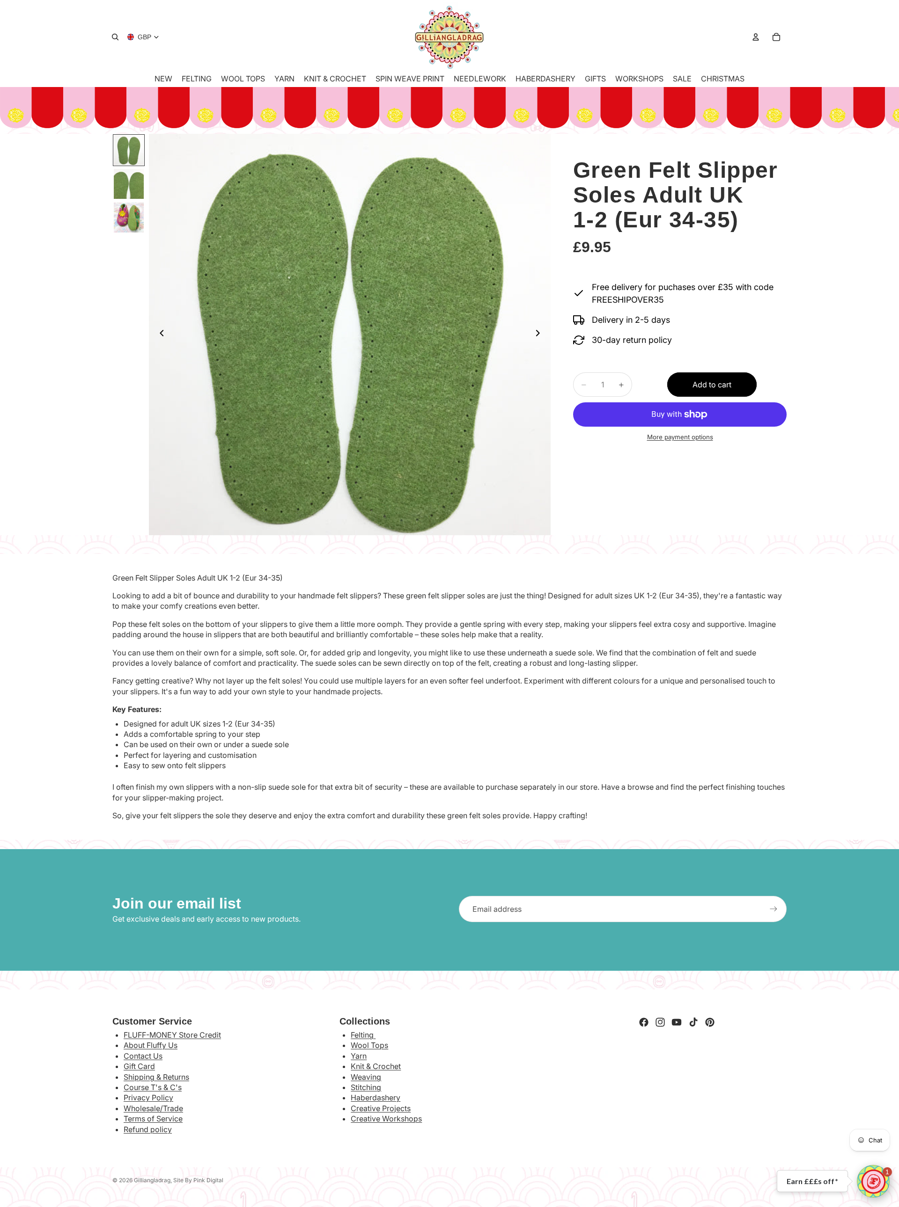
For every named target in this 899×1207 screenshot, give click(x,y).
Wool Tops (369, 1045)
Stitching (366, 1087)
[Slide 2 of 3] (129, 184)
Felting (363, 1035)
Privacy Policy (148, 1097)
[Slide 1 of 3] (129, 150)
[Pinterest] (709, 1022)
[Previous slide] (159, 334)
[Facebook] (643, 1022)
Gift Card (139, 1066)
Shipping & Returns (156, 1077)
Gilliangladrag (152, 1180)
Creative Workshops (386, 1118)
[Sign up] (773, 909)
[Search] (115, 37)
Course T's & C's (153, 1087)
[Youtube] (676, 1022)
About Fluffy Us (150, 1045)
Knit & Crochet (376, 1066)
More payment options (680, 437)
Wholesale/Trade (153, 1108)
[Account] (755, 37)
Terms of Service (153, 1118)
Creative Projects (381, 1108)
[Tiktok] (693, 1022)
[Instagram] (660, 1022)
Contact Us (143, 1056)
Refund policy (148, 1129)
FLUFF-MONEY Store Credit (172, 1035)
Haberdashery (375, 1097)
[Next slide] (540, 334)
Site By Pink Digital (198, 1180)
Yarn (359, 1056)
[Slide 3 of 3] (129, 218)
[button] (873, 1181)
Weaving (366, 1077)
